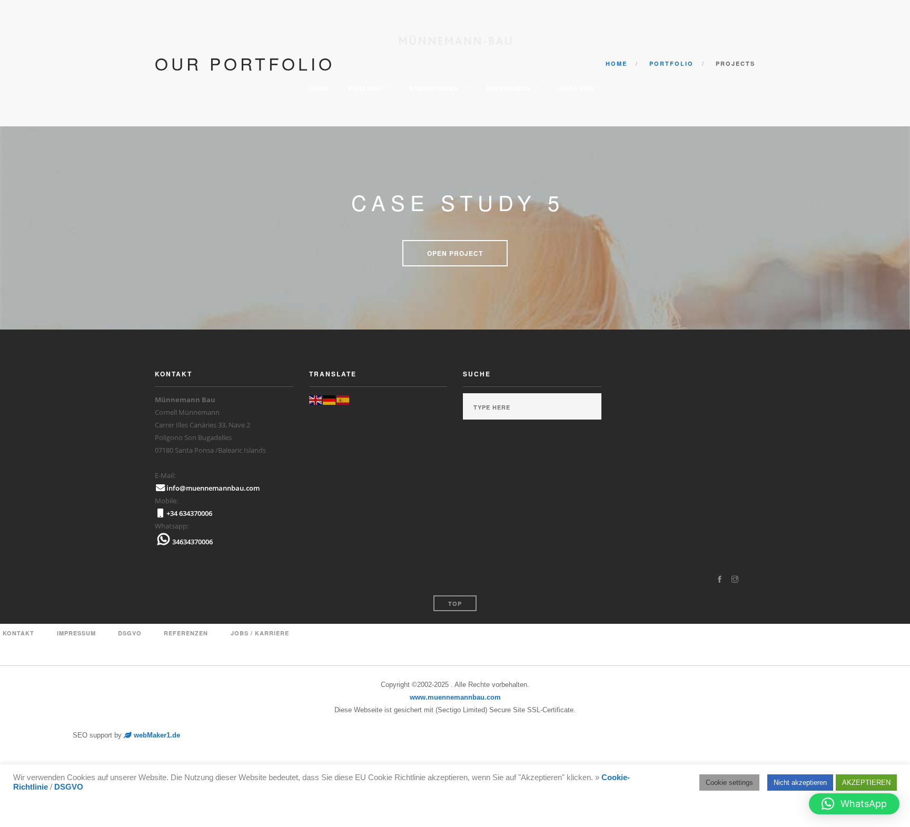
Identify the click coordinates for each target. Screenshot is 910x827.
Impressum (76, 633)
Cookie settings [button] (729, 782)
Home (318, 88)
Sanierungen (433, 88)
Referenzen (507, 88)
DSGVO (68, 787)
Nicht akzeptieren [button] (800, 782)
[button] (854, 803)
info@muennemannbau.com (213, 488)
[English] (316, 399)
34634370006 (192, 541)
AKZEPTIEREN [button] (866, 782)
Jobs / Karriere (260, 633)
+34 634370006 (189, 513)
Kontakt (18, 633)
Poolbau (363, 88)
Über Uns (575, 88)
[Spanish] (343, 399)
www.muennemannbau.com (455, 697)
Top (455, 603)
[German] (330, 399)
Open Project (455, 253)
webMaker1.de (156, 735)
